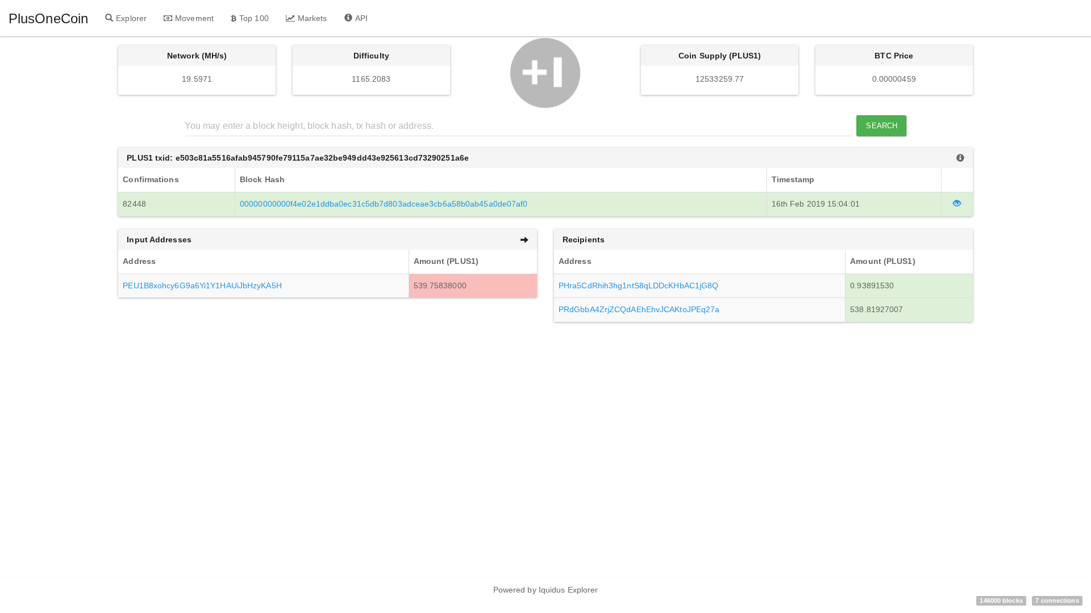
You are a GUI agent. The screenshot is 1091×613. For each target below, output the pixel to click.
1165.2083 (371, 78)
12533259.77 (720, 78)
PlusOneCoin (48, 18)
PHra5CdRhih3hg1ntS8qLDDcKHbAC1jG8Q (638, 285)
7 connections (1056, 600)
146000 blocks (1001, 600)
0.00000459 (894, 78)
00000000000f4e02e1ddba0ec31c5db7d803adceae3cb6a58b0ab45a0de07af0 (383, 203)
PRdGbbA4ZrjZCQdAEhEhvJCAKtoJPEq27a (639, 309)
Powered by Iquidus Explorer (545, 589)
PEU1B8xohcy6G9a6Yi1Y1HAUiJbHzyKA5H (202, 285)
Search (881, 125)
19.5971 (197, 78)
